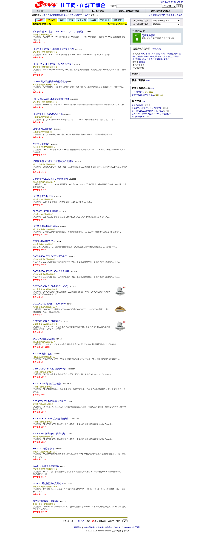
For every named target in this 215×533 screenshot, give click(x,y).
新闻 (150, 15)
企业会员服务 (89, 527)
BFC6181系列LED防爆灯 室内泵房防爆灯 (53, 64)
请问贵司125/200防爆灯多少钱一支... (147, 111)
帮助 (163, 15)
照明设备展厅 (75, 15)
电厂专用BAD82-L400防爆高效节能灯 (51, 99)
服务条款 (109, 527)
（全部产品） (156, 49)
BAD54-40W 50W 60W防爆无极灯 (50, 256)
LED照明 (156, 54)
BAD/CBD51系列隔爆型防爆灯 (48, 383)
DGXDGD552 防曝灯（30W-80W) (49, 303)
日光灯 (164, 54)
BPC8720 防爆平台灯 (43, 448)
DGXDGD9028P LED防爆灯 (46, 321)
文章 (155, 15)
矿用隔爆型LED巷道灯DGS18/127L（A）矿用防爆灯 (59, 31)
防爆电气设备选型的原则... (143, 95)
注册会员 (170, 15)
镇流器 (142, 62)
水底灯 (151, 59)
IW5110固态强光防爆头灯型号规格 (50, 81)
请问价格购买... (138, 105)
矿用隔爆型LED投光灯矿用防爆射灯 (50, 179)
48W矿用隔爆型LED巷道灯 (46, 501)
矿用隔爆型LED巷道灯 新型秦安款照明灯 (53, 161)
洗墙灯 (138, 59)
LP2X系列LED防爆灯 (43, 129)
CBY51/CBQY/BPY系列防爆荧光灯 (50, 368)
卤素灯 (166, 59)
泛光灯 (140, 56)
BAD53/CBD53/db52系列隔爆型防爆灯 (52, 418)
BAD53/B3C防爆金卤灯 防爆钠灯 (49, 433)
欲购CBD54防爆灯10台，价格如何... (147, 108)
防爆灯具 (159, 59)
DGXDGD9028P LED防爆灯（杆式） (51, 286)
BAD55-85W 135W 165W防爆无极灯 (51, 271)
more (148, 80)
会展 (159, 15)
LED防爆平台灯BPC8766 (45, 226)
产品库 (86, 15)
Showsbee (126, 527)
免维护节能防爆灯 (42, 144)
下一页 (77, 521)
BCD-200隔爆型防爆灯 (44, 338)
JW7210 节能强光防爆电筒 (46, 466)
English (180, 2)
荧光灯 (170, 54)
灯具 (143, 54)
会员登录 (178, 15)
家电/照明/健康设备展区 (58, 15)
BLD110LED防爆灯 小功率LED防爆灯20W (53, 49)
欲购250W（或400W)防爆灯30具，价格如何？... (152, 114)
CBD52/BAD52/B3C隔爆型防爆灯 (49, 401)
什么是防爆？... (138, 92)
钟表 (152, 56)
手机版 (173, 2)
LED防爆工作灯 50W (43, 196)
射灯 (176, 54)
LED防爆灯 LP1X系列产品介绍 (48, 114)
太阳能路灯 (166, 56)
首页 (44, 15)
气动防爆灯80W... (139, 117)
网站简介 (78, 527)
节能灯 (148, 54)
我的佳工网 (165, 2)
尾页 (83, 521)
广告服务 (100, 527)
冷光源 (147, 56)
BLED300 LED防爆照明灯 (45, 211)
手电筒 (158, 56)
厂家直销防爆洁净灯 (43, 241)
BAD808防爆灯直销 (42, 353)
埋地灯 (145, 59)
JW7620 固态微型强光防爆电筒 (48, 483)
